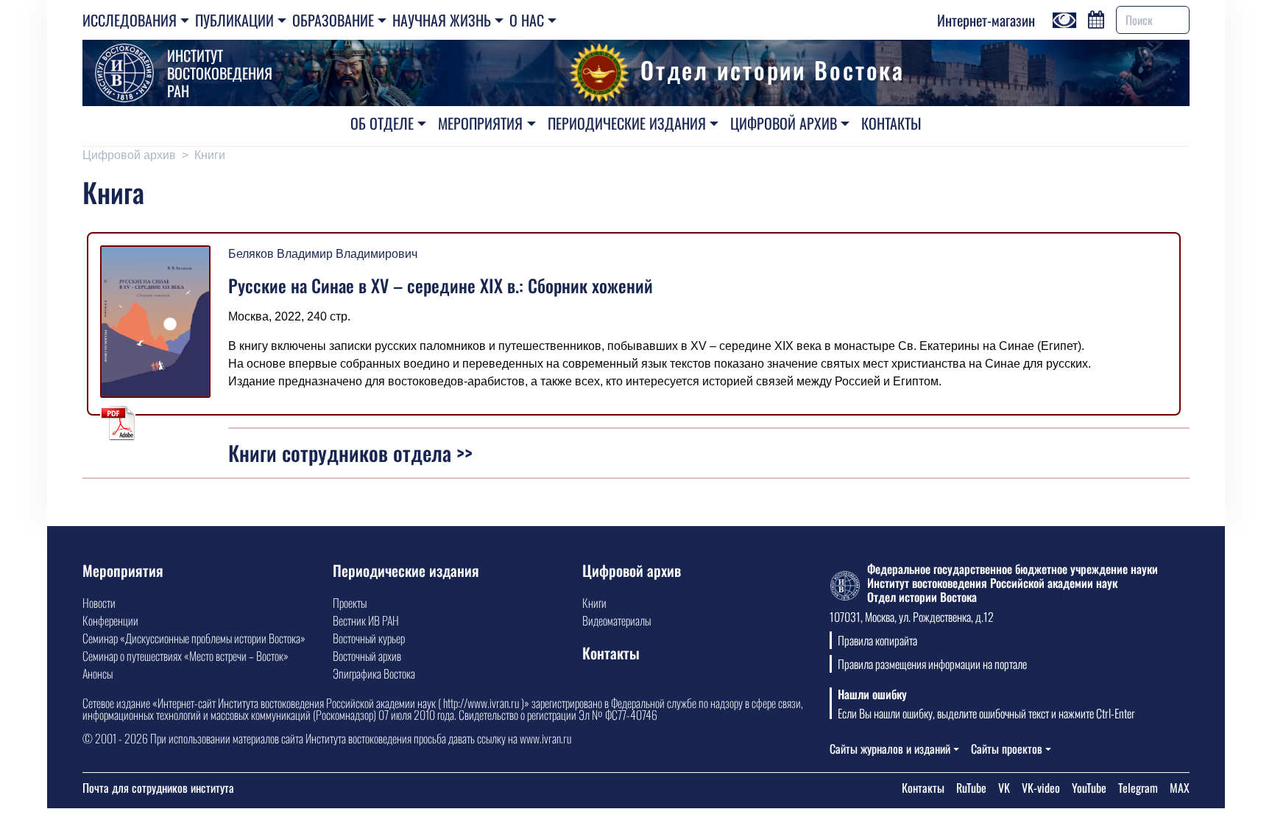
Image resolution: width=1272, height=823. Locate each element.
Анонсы (97, 673)
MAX (1180, 787)
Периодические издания (627, 123)
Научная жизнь (441, 20)
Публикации (234, 20)
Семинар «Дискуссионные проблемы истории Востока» (193, 638)
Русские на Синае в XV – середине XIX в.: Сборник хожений (440, 285)
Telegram (1138, 787)
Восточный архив (367, 656)
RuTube (971, 787)
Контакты (891, 123)
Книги (209, 155)
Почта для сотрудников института (158, 787)
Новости (99, 603)
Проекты (350, 603)
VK (1004, 787)
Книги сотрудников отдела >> (350, 453)
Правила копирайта (877, 640)
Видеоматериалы (616, 620)
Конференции (110, 620)
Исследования (129, 20)
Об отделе (382, 123)
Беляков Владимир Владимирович (322, 254)
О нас (526, 20)
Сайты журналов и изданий (890, 748)
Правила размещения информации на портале (932, 664)
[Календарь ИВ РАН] (1096, 17)
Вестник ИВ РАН (366, 620)
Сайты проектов (1006, 748)
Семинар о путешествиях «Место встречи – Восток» (185, 656)
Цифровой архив (783, 123)
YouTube (1089, 787)
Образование (333, 20)
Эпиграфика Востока (374, 673)
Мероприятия (480, 123)
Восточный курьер (369, 638)
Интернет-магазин (986, 20)
